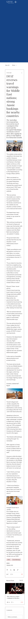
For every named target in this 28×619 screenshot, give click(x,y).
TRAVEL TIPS (9, 565)
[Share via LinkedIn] (14, 570)
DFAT (8, 559)
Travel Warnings (16, 559)
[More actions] (22, 73)
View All (7, 65)
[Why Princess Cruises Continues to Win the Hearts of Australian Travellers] (14, 588)
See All (21, 580)
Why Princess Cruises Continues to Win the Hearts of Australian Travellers (13, 597)
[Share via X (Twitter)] (10, 570)
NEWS (8, 563)
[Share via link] (17, 570)
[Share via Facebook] (7, 570)
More (13, 65)
